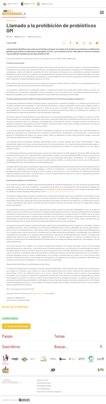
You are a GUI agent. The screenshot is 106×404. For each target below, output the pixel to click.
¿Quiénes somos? (42, 380)
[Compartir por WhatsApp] (83, 43)
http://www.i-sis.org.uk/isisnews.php (58, 191)
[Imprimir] (90, 43)
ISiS (10, 37)
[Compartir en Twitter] (77, 43)
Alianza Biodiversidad (44, 383)
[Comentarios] (63, 43)
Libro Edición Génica (43, 389)
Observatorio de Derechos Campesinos (49, 392)
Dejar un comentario (18, 326)
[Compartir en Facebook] (70, 43)
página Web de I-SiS (39, 293)
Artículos (11, 20)
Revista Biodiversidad (44, 386)
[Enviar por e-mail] (97, 43)
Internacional (36, 37)
